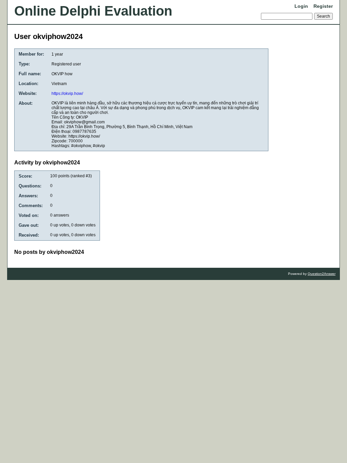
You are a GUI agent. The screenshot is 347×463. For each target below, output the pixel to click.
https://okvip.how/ (67, 93)
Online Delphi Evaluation (93, 10)
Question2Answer (321, 274)
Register (323, 6)
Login (301, 6)
